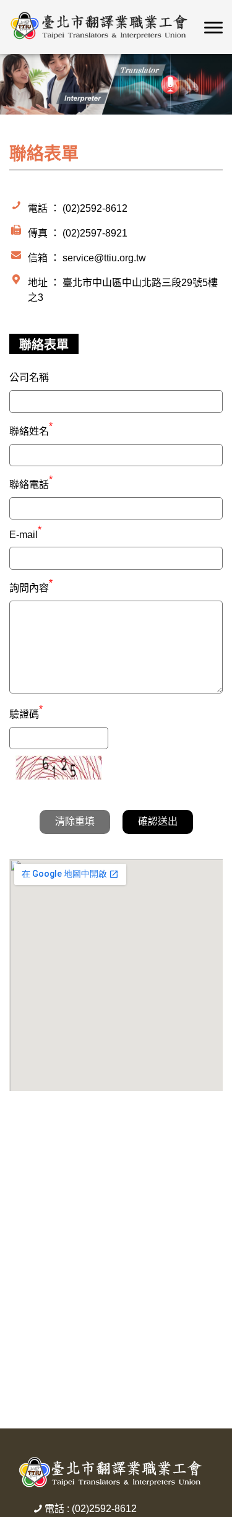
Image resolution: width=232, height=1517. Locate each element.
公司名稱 (29, 377)
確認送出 (158, 821)
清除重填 (75, 821)
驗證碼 (26, 712)
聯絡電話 (31, 483)
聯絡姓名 (31, 430)
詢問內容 (31, 586)
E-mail (25, 534)
